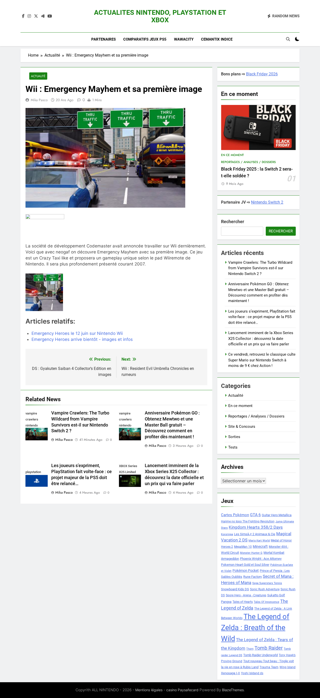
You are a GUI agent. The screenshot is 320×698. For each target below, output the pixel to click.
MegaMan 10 (243, 546)
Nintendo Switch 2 (267, 202)
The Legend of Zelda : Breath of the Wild (255, 627)
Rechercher (232, 221)
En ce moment (232, 155)
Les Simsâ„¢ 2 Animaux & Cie (254, 534)
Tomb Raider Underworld (260, 655)
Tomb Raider (268, 648)
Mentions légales (148, 690)
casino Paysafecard (182, 690)
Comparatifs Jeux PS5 (144, 39)
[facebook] (23, 16)
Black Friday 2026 (262, 74)
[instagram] (29, 16)
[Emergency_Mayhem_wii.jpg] (54, 292)
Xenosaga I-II (230, 673)
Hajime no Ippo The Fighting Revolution (247, 521)
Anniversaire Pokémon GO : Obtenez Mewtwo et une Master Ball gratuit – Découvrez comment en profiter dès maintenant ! (172, 425)
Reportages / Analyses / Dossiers (248, 162)
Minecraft (260, 546)
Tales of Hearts (242, 602)
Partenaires (103, 39)
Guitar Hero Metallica (277, 515)
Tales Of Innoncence (266, 602)
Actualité (38, 76)
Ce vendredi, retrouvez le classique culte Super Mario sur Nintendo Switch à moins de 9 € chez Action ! (262, 360)
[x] (36, 16)
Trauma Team (269, 667)
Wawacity (184, 39)
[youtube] (50, 16)
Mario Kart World (259, 540)
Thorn (250, 648)
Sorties (234, 437)
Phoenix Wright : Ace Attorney (261, 559)
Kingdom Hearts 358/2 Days (256, 527)
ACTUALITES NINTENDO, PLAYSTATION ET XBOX (160, 16)
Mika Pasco (39, 99)
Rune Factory (252, 577)
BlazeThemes (233, 690)
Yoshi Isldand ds (252, 673)
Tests (233, 447)
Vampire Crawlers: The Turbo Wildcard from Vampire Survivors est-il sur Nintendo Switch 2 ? (260, 268)
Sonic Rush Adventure (265, 589)
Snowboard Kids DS (235, 589)
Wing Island (288, 667)
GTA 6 (255, 515)
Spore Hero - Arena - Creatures (246, 595)
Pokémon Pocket (245, 571)
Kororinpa (227, 534)
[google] (43, 16)
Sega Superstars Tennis (267, 583)
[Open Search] (288, 39)
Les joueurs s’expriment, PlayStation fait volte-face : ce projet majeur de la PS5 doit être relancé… (261, 317)
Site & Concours (241, 426)
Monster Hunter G (251, 552)
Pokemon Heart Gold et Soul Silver (245, 565)
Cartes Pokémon (235, 515)
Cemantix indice (216, 39)
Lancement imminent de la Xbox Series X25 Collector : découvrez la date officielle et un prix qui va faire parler (260, 338)
